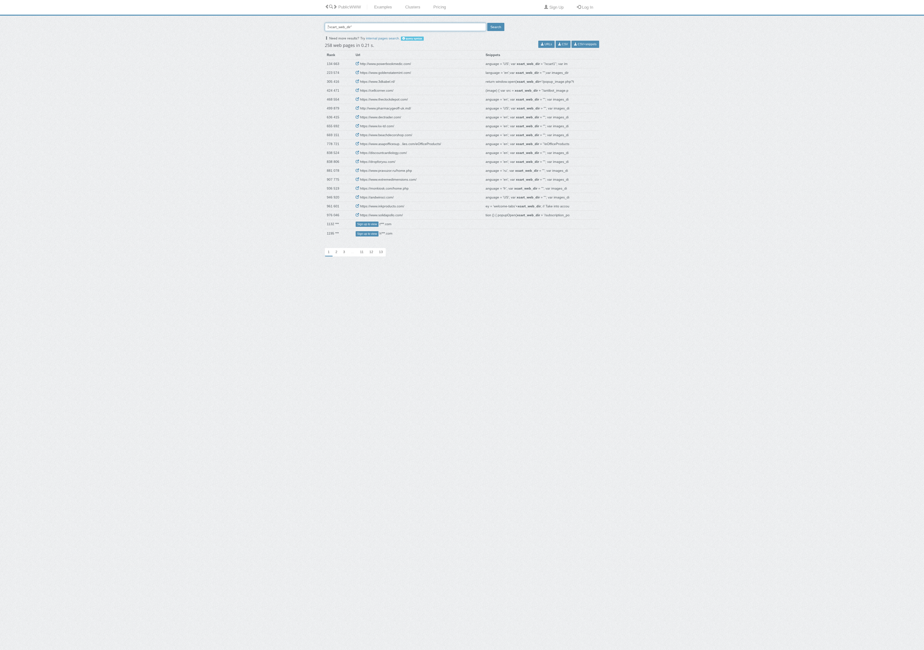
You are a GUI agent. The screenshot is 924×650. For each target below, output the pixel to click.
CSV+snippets (587, 44)
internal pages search (382, 38)
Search (495, 27)
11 (362, 252)
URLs (548, 44)
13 (381, 252)
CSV (564, 44)
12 (371, 252)
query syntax (413, 38)
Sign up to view (367, 224)
